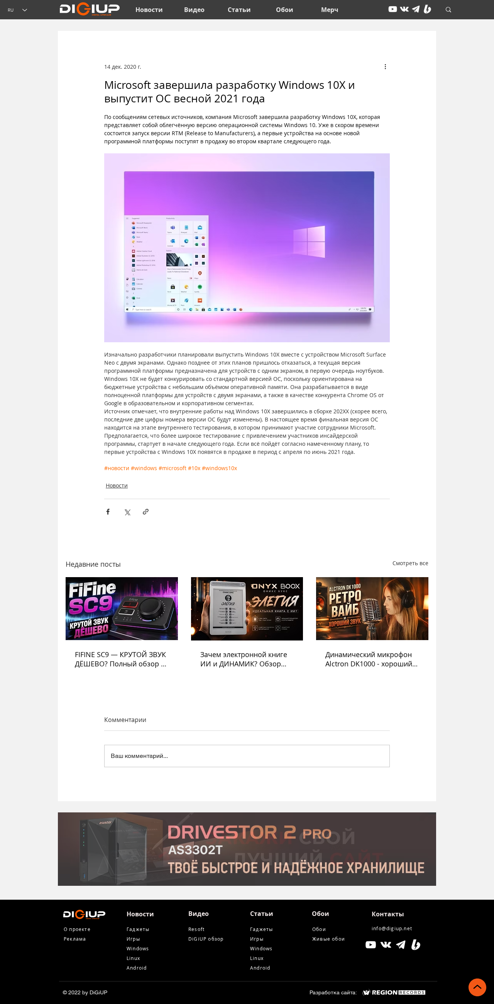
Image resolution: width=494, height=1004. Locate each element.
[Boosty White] (427, 9)
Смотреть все (410, 563)
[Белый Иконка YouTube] (370, 944)
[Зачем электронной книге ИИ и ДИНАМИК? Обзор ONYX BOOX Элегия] (247, 608)
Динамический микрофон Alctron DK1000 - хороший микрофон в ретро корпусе (370, 659)
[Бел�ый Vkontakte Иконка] (385, 944)
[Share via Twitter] (126, 511)
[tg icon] (416, 9)
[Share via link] (145, 511)
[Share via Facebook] (108, 511)
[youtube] (392, 9)
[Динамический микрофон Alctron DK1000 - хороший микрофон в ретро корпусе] (372, 608)
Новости (117, 485)
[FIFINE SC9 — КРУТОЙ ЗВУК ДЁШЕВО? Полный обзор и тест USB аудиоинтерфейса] (122, 608)
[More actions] (385, 66)
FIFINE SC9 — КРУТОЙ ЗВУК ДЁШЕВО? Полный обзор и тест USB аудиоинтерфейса (120, 659)
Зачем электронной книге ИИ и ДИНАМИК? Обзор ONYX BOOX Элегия (243, 659)
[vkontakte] (404, 9)
